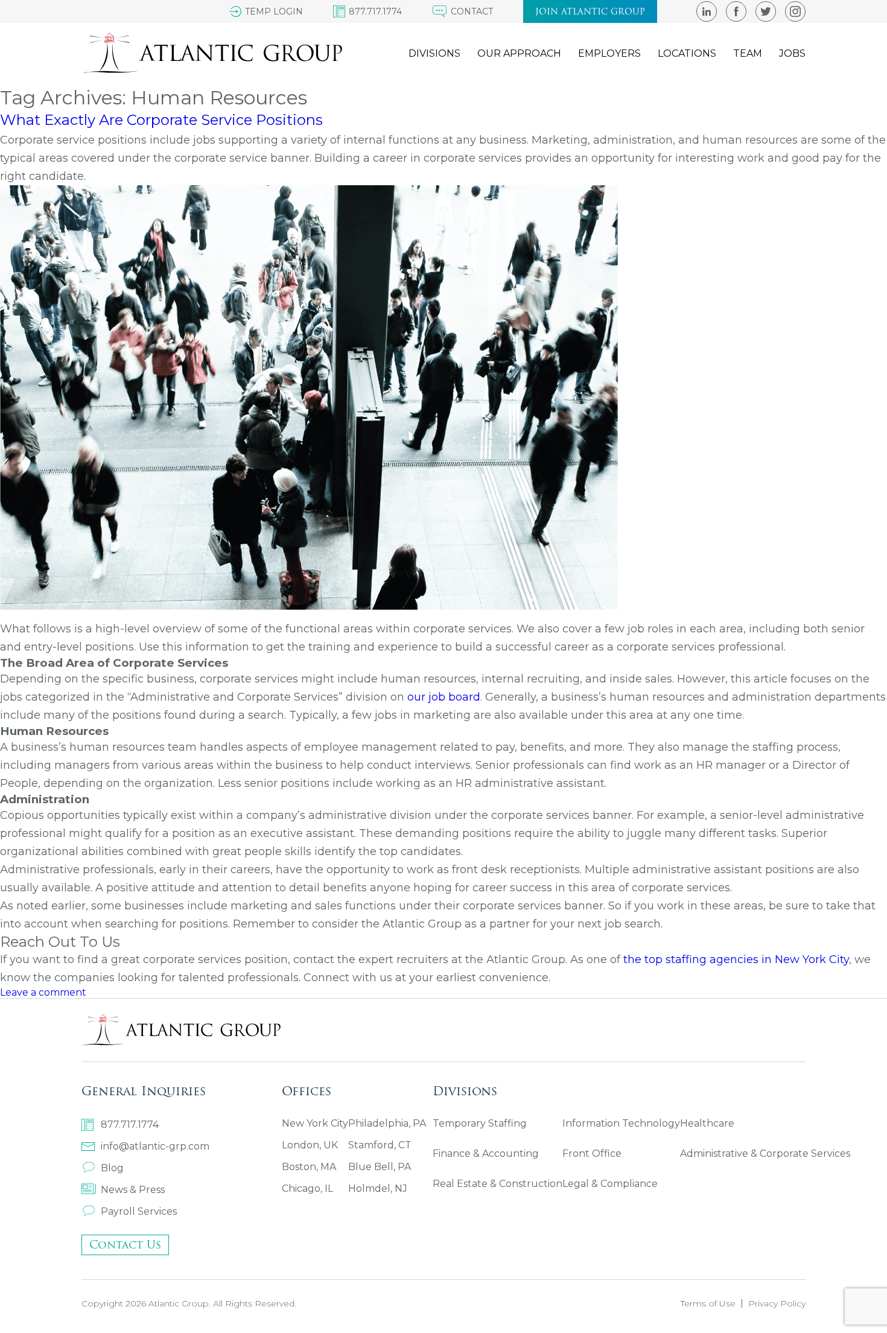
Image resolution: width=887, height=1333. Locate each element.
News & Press (133, 1189)
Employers (609, 53)
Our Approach (519, 53)
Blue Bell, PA (379, 1166)
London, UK (310, 1145)
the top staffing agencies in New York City (736, 959)
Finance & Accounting (486, 1153)
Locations (687, 53)
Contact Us (125, 1245)
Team (747, 53)
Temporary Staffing (480, 1123)
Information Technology (621, 1123)
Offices (306, 1090)
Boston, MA (309, 1166)
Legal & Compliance (610, 1183)
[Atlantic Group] (211, 53)
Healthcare (707, 1123)
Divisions (434, 53)
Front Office (592, 1153)
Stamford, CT (380, 1145)
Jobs (792, 53)
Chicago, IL (307, 1188)
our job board (443, 697)
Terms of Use (708, 1303)
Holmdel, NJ (377, 1188)
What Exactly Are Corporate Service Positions (161, 120)
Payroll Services (139, 1211)
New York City (315, 1123)
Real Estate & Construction (497, 1183)
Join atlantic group (590, 11)
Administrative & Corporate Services (765, 1153)
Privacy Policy (777, 1303)
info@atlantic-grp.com (155, 1146)
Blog (112, 1168)
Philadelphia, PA (387, 1123)
